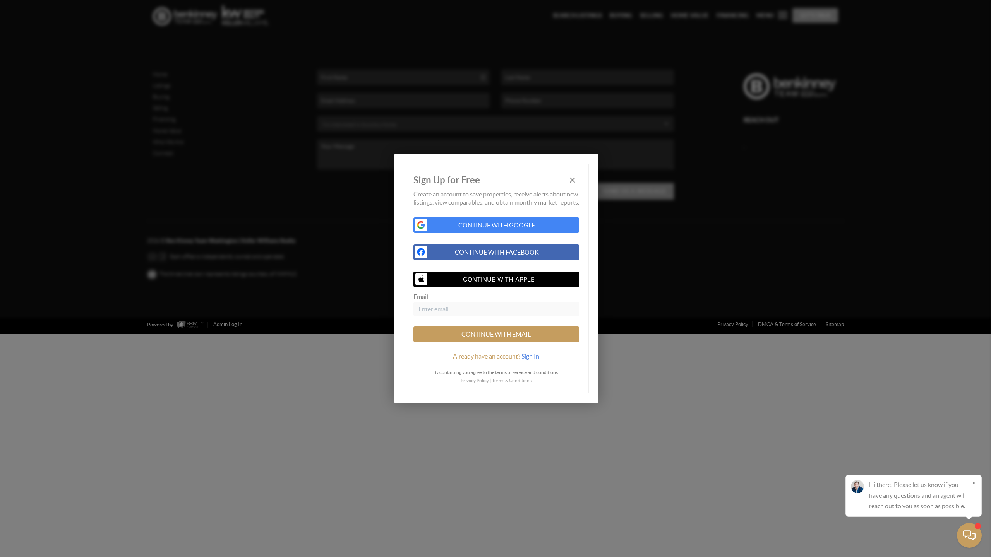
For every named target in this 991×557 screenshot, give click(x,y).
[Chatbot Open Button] (969, 535)
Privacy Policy (475, 380)
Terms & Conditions (512, 380)
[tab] (496, 356)
